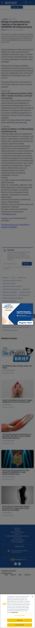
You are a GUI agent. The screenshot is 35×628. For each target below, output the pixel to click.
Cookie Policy (14, 612)
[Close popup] (31, 305)
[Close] (32, 596)
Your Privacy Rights (19, 615)
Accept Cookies (19, 625)
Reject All (19, 620)
